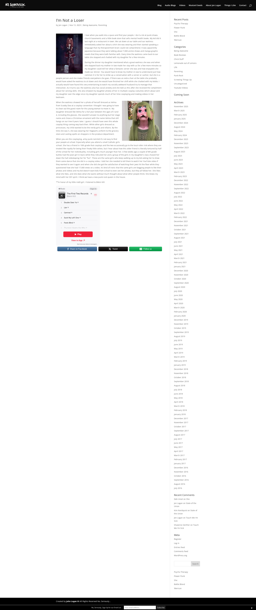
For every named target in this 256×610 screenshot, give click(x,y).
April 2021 (178, 254)
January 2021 (180, 266)
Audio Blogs (170, 5)
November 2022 (181, 184)
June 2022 (178, 201)
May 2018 (178, 398)
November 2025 (181, 106)
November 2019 (181, 324)
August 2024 (179, 127)
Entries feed (179, 547)
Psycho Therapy (181, 23)
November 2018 (181, 373)
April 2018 (178, 402)
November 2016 (181, 471)
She (175, 32)
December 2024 (181, 123)
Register (177, 539)
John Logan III (72, 601)
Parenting (102, 25)
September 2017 (181, 430)
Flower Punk (179, 27)
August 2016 (179, 484)
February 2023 (180, 176)
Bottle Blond (179, 36)
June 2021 (178, 246)
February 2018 (180, 410)
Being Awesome (90, 25)
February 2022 (180, 217)
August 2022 (179, 192)
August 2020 (179, 287)
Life (175, 67)
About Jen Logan (213, 5)
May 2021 (178, 250)
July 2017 (178, 439)
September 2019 (181, 332)
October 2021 (180, 229)
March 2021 (179, 258)
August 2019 (179, 336)
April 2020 (178, 303)
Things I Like (230, 5)
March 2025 (179, 110)
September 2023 (181, 147)
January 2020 (180, 316)
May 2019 (178, 348)
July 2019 (178, 340)
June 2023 (178, 159)
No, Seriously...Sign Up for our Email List (106, 607)
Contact (242, 5)
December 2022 (181, 180)
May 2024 (178, 131)
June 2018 (178, 393)
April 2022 (178, 209)
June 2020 (178, 295)
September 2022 (181, 188)
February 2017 (180, 459)
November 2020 (181, 274)
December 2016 (181, 467)
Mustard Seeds (195, 5)
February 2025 (180, 114)
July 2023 (178, 155)
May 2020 (178, 299)
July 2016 (178, 488)
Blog (159, 5)
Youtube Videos (181, 87)
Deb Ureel (178, 499)
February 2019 (180, 361)
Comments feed (181, 551)
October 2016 (180, 476)
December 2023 (181, 139)
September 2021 (181, 233)
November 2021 (181, 225)
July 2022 (178, 196)
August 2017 (179, 435)
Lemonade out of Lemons (185, 63)
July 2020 (178, 291)
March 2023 (179, 172)
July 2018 (178, 389)
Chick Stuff (178, 59)
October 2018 (180, 377)
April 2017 (178, 451)
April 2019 (178, 352)
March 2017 (179, 455)
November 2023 (181, 143)
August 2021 (179, 237)
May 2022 (178, 205)
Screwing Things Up (183, 79)
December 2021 (181, 221)
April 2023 (178, 168)
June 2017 (178, 443)
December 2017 (181, 418)
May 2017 (178, 447)
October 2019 (180, 328)
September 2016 (181, 480)
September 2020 (181, 283)
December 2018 (181, 369)
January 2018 (180, 414)
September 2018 (181, 381)
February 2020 (180, 311)
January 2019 (180, 365)
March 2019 (179, 357)
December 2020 (181, 270)
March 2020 (179, 307)
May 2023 (178, 164)
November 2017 (181, 422)
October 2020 (180, 278)
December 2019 (181, 320)
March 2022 (179, 213)
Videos (182, 5)
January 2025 (180, 118)
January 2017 (180, 463)
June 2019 (178, 344)
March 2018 (179, 406)
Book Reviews (180, 55)
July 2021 (178, 242)
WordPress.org (180, 555)
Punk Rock (178, 75)
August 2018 (179, 385)
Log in (176, 543)
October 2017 (180, 426)
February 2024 (180, 135)
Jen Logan (63, 25)
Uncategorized (180, 83)
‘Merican (178, 40)
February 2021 (180, 262)
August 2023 (179, 151)
